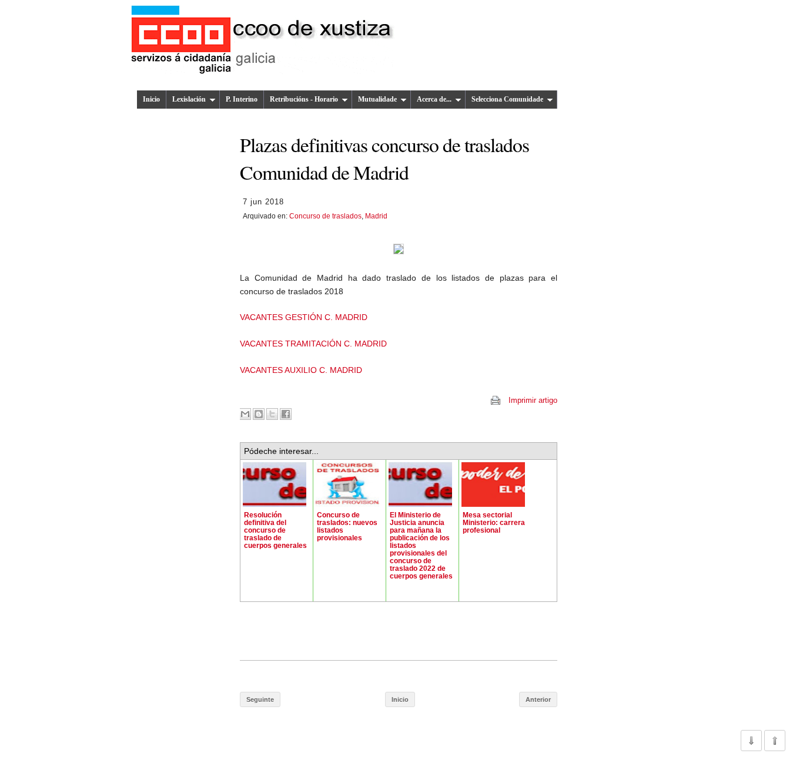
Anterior (538, 699)
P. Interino (241, 99)
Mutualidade (377, 99)
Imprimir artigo (532, 400)
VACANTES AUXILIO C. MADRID (301, 370)
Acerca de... (434, 99)
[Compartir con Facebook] (286, 414)
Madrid (376, 216)
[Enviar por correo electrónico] (245, 414)
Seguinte (260, 699)
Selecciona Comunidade (507, 99)
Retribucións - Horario (304, 99)
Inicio (151, 99)
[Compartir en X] (272, 414)
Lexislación (189, 99)
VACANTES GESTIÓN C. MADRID (303, 317)
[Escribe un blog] (259, 414)
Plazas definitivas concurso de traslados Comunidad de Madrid (384, 158)
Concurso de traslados (325, 216)
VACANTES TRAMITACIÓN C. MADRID (313, 343)
